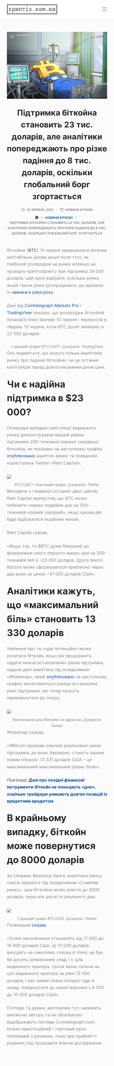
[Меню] (104, 9)
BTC (32, 250)
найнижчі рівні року (32, 292)
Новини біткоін (79, 210)
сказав (39, 925)
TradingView (19, 312)
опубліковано (21, 455)
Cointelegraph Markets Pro (52, 305)
